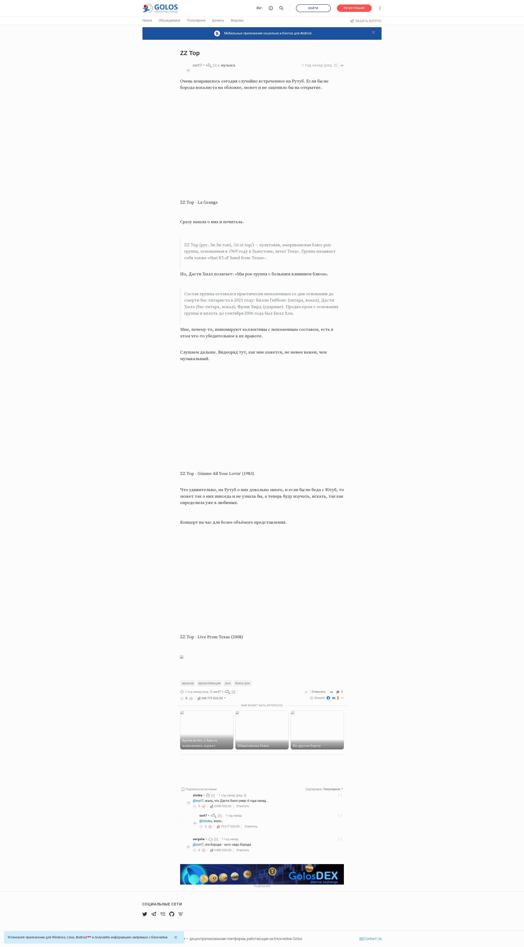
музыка (228, 65)
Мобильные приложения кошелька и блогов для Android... (268, 33)
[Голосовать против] (191, 698)
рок (228, 683)
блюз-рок (242, 683)
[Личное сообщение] (215, 65)
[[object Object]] (332, 691)
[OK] (338, 698)
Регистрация (354, 8)
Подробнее (262, 886)
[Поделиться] (306, 691)
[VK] (333, 698)
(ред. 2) (319, 65)
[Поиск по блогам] (281, 8)
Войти (313, 8)
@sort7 (198, 801)
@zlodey (205, 821)
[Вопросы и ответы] (270, 8)
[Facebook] (328, 698)
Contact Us (372, 939)
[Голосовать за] (182, 698)
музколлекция (209, 683)
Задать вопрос (368, 21)
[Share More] (342, 698)
